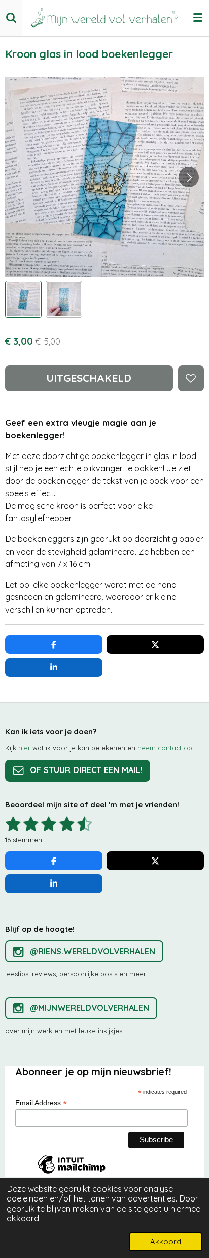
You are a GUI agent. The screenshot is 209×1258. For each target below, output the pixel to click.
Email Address (41, 1103)
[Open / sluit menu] (198, 18)
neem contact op (164, 748)
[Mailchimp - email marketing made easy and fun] (71, 1173)
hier (24, 748)
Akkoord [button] (165, 1241)
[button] (23, 299)
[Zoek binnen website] (11, 18)
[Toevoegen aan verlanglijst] (191, 378)
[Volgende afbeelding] (189, 177)
